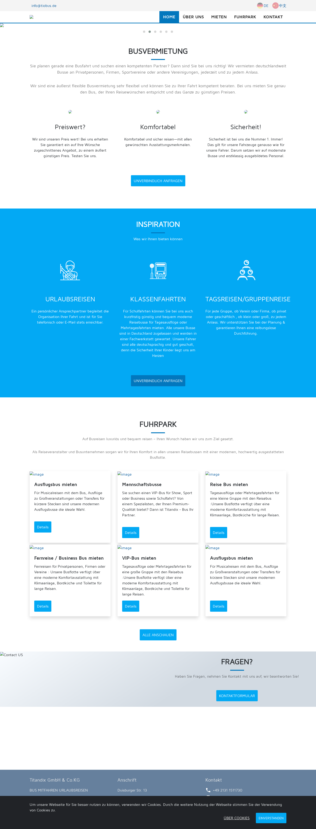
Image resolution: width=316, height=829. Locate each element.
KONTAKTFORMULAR (237, 696)
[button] (144, 31)
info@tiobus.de (43, 5)
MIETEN (219, 16)
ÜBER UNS (193, 16)
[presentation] (7, 33)
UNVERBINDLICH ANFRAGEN (158, 181)
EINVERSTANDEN (271, 818)
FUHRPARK (245, 16)
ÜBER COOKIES (237, 818)
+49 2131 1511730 (227, 790)
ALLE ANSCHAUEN (158, 635)
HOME (169, 16)
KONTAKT (273, 16)
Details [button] (43, 527)
